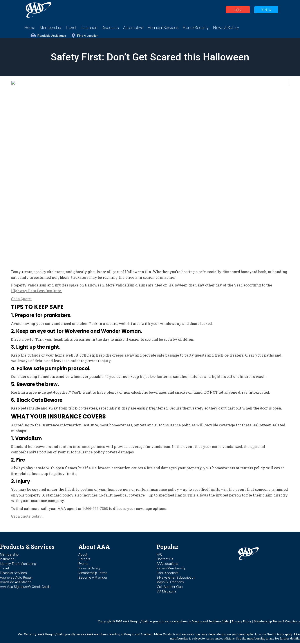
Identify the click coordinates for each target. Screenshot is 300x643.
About (82, 554)
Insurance (7, 559)
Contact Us (165, 559)
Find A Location (87, 35)
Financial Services (13, 573)
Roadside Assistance (51, 35)
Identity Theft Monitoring (18, 564)
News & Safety (89, 568)
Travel (4, 568)
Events (83, 564)
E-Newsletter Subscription (176, 578)
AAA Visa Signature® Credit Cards (25, 587)
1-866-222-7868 (95, 508)
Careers (84, 559)
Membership (9, 554)
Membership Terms (92, 573)
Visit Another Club (170, 587)
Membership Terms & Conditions (277, 621)
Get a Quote (21, 298)
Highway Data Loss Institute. (36, 290)
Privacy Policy (241, 621)
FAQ (159, 554)
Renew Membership (171, 568)
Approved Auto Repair (16, 578)
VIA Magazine (166, 591)
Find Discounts (168, 573)
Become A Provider (92, 578)
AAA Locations (167, 564)
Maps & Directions (170, 582)
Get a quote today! (26, 516)
